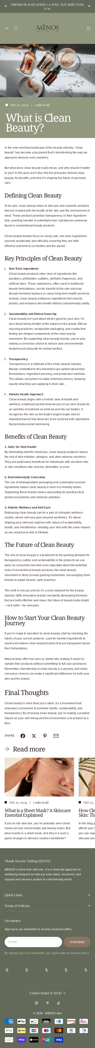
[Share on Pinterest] (45, 736)
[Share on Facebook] (23, 736)
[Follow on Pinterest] (47, 1003)
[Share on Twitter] (34, 736)
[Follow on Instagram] (36, 1003)
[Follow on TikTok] (58, 1003)
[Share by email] (56, 736)
